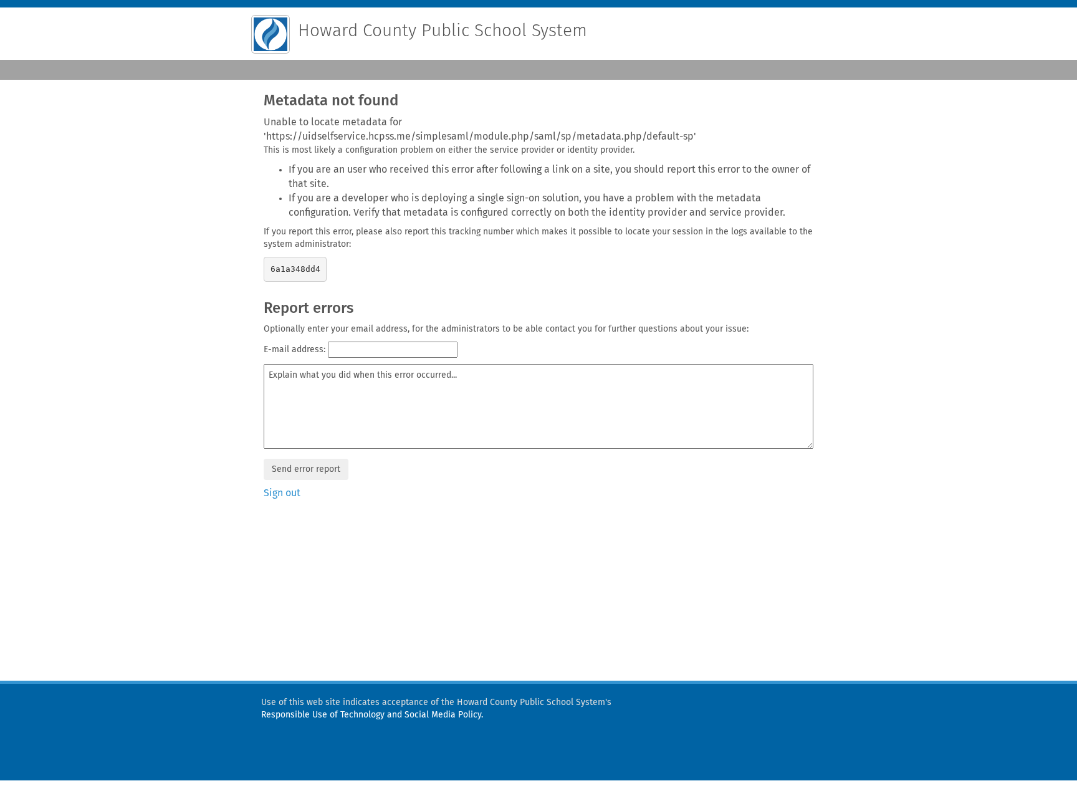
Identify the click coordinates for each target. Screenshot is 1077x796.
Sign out (282, 493)
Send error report (306, 469)
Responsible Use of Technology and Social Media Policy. (372, 715)
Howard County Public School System (442, 31)
